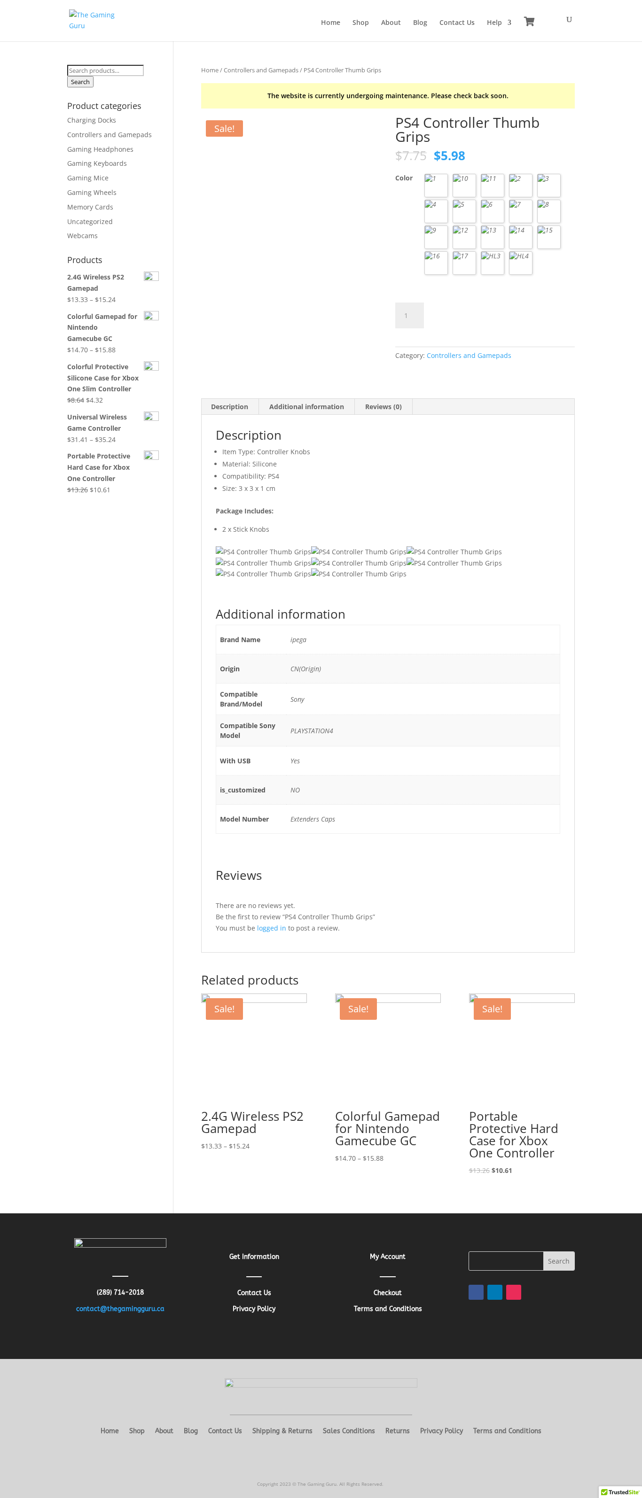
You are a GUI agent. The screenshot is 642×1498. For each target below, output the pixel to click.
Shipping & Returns (282, 1431)
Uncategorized (90, 221)
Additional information (306, 406)
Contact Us (457, 23)
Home (330, 23)
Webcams (82, 235)
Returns (397, 1431)
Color (404, 177)
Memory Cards (90, 206)
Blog (420, 23)
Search (80, 82)
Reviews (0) (383, 406)
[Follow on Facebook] (476, 1292)
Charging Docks (91, 120)
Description (229, 406)
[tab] (230, 407)
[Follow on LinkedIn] (494, 1292)
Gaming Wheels (92, 192)
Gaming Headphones (100, 149)
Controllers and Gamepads (261, 70)
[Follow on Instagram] (513, 1292)
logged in (271, 928)
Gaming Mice (88, 177)
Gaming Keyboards (97, 163)
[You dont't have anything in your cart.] (529, 21)
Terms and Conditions (507, 1431)
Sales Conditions (349, 1431)
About (391, 23)
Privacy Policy (441, 1431)
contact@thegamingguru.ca (120, 1309)
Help (494, 23)
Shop (360, 23)
